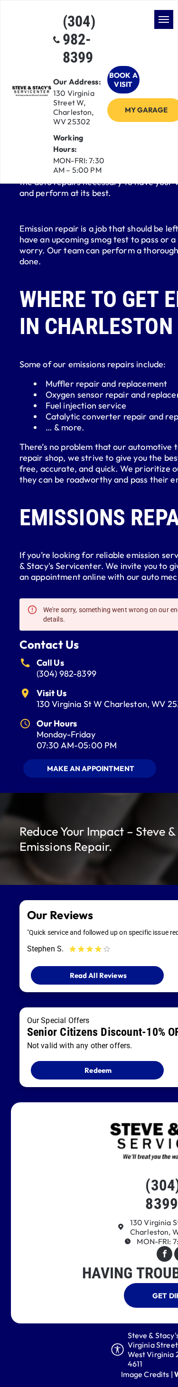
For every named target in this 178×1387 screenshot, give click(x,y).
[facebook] (164, 1255)
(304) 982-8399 (66, 673)
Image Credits (145, 1374)
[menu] (163, 19)
